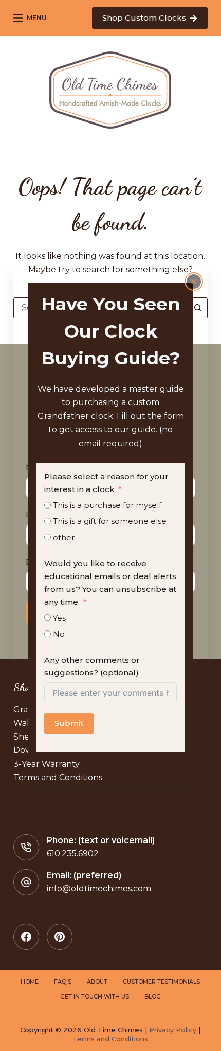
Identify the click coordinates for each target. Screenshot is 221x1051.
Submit (68, 723)
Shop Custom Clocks (144, 18)
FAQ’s (62, 981)
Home (30, 981)
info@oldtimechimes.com (99, 889)
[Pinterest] (59, 937)
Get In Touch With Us (94, 996)
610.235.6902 (73, 854)
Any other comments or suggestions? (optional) (92, 666)
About (97, 981)
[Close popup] (194, 281)
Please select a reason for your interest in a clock (106, 482)
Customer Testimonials (161, 981)
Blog (152, 996)
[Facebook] (26, 937)
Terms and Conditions (110, 1039)
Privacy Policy (172, 1030)
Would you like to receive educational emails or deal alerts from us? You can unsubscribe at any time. (110, 582)
